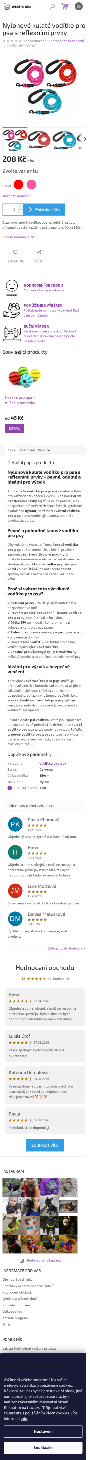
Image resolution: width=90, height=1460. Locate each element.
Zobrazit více (45, 1145)
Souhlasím (43, 1447)
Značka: (22, 45)
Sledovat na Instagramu (44, 1260)
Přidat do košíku (47, 209)
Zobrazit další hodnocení (66, 948)
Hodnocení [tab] (27, 450)
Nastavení (43, 1431)
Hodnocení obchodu (45, 967)
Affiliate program (15, 1318)
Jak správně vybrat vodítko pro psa (29, 1348)
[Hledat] (53, 6)
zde (24, 1418)
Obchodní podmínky (17, 1279)
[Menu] (79, 6)
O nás (6, 1324)
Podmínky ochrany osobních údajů (27, 1286)
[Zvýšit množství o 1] (20, 207)
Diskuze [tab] (44, 450)
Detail (14, 428)
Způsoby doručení (16, 1305)
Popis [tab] (11, 450)
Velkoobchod (12, 1311)
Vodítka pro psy (53, 763)
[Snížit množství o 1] (20, 212)
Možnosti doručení (16, 196)
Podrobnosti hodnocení (66, 41)
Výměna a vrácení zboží (20, 1298)
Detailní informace (16, 237)
